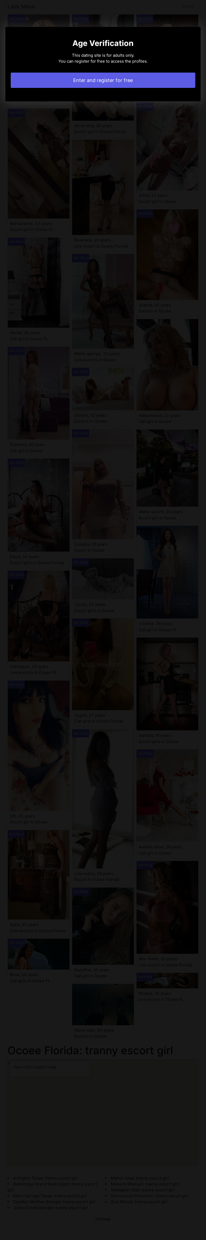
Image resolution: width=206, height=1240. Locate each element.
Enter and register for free (103, 80)
